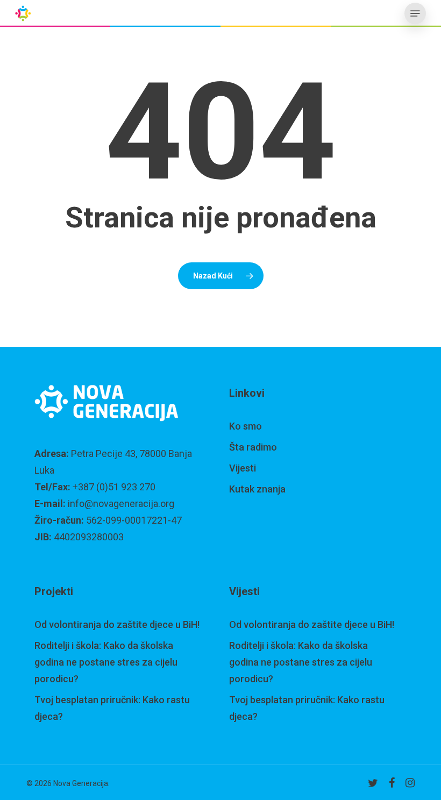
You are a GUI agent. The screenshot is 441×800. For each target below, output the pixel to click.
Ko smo (245, 426)
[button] (415, 13)
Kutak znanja (257, 489)
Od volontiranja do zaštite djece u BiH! (117, 624)
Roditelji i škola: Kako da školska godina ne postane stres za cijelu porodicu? (105, 662)
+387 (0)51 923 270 (114, 486)
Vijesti (242, 468)
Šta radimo (253, 447)
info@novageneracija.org (121, 503)
